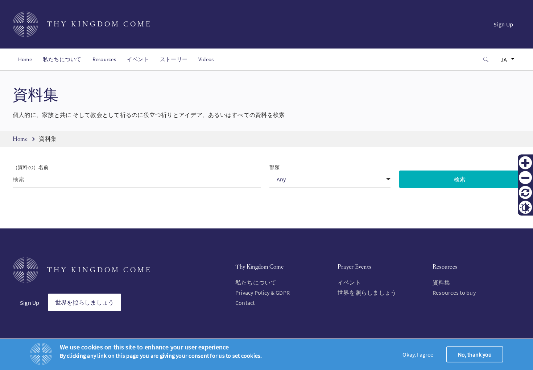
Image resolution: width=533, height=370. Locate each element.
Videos (206, 59)
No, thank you (475, 354)
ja (504, 59)
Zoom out (525, 177)
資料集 (441, 282)
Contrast (525, 207)
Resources (104, 59)
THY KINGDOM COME (99, 24)
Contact (245, 302)
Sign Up (503, 24)
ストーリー (173, 59)
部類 (274, 167)
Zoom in (525, 162)
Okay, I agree (417, 354)
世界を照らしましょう (84, 302)
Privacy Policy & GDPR (262, 292)
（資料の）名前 (31, 167)
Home (25, 59)
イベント (138, 59)
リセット (525, 192)
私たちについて (62, 59)
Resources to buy (454, 292)
